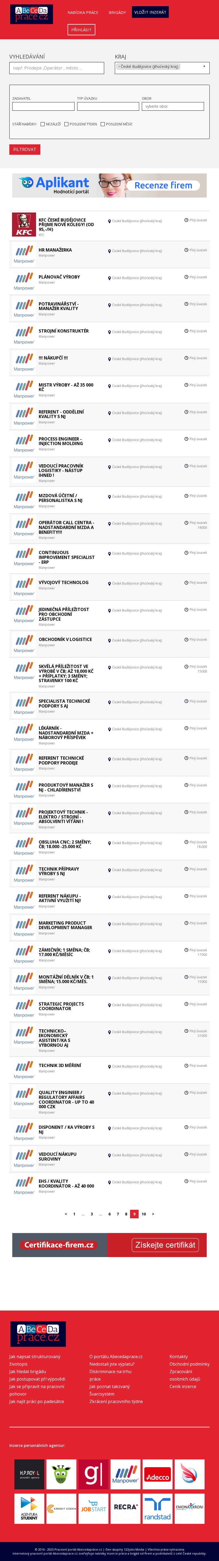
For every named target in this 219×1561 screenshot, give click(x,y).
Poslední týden (83, 124)
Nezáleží (53, 124)
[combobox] (162, 68)
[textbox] (183, 67)
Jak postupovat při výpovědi (37, 1379)
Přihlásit (81, 29)
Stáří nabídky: (24, 124)
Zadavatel (21, 98)
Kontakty (179, 1356)
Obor (146, 98)
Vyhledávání (27, 56)
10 (144, 1213)
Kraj (120, 56)
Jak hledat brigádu (27, 1371)
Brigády (117, 12)
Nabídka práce (83, 12)
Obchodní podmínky (190, 1364)
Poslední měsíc (119, 124)
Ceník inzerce (183, 1386)
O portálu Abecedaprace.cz (116, 1356)
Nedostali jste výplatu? (112, 1364)
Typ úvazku (87, 98)
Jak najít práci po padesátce (36, 1401)
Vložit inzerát (150, 12)
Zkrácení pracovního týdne (116, 1401)
